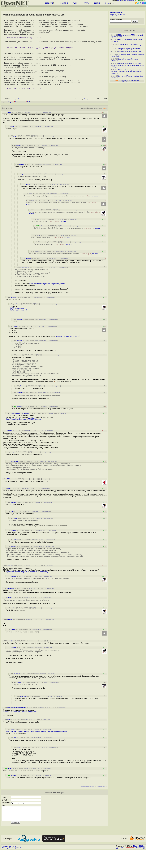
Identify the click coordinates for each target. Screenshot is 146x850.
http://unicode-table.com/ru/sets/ (68, 336)
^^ (31, 126)
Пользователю (20, 102)
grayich (9, 112)
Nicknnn (9, 619)
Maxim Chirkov (139, 846)
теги (112, 3)
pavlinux (18, 99)
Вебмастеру (140, 848)
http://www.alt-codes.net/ (18, 310)
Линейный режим (87, 108)
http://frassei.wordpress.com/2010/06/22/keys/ (23, 419)
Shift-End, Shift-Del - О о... (48, 221)
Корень (11, 102)
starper (9, 565)
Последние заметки (127, 30)
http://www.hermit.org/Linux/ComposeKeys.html (47, 284)
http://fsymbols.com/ (16, 308)
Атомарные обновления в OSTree (129, 51)
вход (124, 0)
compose (94, 99)
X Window (30, 102)
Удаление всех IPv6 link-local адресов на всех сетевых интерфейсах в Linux (127, 45)
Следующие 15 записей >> (129, 81)
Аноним (28, 258)
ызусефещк (11, 640)
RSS (104, 108)
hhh (12, 511)
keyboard (88, 99)
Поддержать (130, 848)
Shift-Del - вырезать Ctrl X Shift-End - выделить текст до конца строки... (67, 228)
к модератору (47, 112)
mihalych (13, 530)
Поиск (107, 3)
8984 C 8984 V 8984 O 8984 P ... (50, 237)
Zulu (8, 488)
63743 (38, 235)
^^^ (34, 126)
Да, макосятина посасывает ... (53, 244)
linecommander (24, 267)
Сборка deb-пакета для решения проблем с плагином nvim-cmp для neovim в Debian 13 (126, 71)
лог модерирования (101, 786)
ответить (27, 112)
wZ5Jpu (16, 539)
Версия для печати (117, 15)
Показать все (98, 108)
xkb (84, 99)
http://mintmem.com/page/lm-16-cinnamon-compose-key (27, 572)
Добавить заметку (117, 12)
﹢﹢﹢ (33, 112)
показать (95, 196)
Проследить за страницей (11, 848)
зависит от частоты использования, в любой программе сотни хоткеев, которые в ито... (61, 203)
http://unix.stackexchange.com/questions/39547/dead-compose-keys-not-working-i (36, 731)
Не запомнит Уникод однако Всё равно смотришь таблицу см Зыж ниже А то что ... (61, 196)
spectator (17, 673)
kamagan (9, 430)
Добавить (120, 848)
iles (38, 219)
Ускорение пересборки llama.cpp (129, 49)
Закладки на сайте (8, 846)
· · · (37, 112)
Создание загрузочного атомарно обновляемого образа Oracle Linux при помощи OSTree (127, 65)
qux (8, 719)
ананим (31, 193)
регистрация (130, 0)
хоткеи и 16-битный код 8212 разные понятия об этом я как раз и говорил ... (63, 254)
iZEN (8, 479)
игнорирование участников (87, 786)
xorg (81, 99)
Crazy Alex (10, 588)
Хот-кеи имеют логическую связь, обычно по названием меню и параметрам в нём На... (64, 213)
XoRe (41, 226)
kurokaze (42, 242)
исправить (105, 14)
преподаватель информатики (20, 413)
